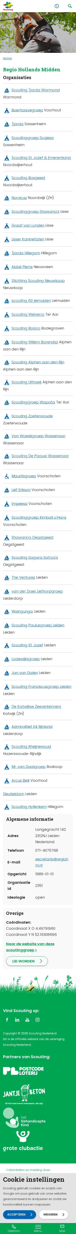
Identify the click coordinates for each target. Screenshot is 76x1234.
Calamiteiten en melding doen (28, 1170)
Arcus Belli (20, 780)
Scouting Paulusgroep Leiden (38, 625)
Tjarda (18, 123)
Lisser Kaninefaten (28, 239)
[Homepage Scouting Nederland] (8, 6)
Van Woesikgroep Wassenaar (38, 435)
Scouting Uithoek (27, 382)
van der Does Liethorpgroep (37, 591)
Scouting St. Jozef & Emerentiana (41, 157)
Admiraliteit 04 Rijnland (32, 726)
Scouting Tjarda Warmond (36, 90)
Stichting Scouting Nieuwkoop (38, 280)
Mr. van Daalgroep (29, 766)
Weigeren (50, 1214)
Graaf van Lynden (28, 225)
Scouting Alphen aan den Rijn (38, 362)
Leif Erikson (21, 489)
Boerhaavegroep (27, 110)
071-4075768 (46, 850)
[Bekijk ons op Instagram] (37, 1020)
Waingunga (22, 611)
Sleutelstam (13, 793)
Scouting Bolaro (26, 328)
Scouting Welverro (28, 314)
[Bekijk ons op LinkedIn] (17, 1020)
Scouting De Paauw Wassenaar (40, 456)
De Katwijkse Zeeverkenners (36, 706)
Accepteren (16, 1214)
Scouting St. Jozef (27, 645)
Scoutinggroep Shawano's (35, 211)
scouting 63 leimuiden (31, 300)
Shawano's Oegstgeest (33, 537)
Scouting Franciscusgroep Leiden (41, 686)
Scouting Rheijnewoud (31, 746)
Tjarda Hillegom (26, 252)
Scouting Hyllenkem (29, 806)
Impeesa (20, 503)
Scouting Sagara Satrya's (35, 557)
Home (7, 58)
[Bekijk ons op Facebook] (7, 1020)
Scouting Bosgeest (28, 177)
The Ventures (23, 577)
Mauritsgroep (24, 475)
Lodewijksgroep (26, 658)
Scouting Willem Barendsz (35, 342)
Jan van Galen (25, 672)
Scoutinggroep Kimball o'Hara (39, 517)
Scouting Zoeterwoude (32, 416)
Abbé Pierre (22, 266)
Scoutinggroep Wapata (33, 402)
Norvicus (19, 197)
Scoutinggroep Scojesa (33, 137)
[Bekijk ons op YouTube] (27, 1020)
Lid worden (23, 961)
